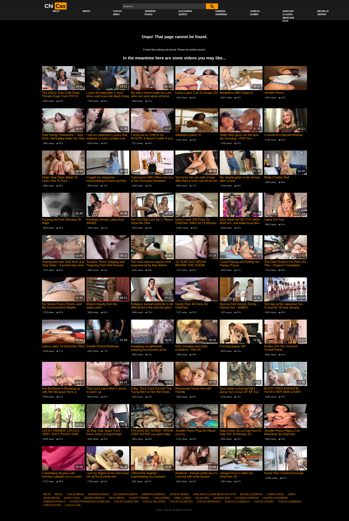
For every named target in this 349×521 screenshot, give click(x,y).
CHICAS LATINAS (264, 501)
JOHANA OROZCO (94, 498)
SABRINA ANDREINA (221, 13)
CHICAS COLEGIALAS (237, 501)
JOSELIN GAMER (255, 13)
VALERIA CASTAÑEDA (275, 498)
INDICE (86, 11)
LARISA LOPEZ (275, 494)
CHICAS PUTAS (52, 505)
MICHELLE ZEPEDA (323, 13)
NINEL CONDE (182, 498)
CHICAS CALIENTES (181, 501)
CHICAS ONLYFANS (154, 501)
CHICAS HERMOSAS (209, 501)
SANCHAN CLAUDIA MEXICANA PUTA (288, 16)
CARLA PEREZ (161, 498)
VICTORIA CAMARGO (246, 498)
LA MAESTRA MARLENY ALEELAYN (89, 501)
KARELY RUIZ (72, 498)
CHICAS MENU (117, 13)
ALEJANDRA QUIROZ (185, 13)
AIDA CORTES (117, 498)
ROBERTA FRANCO (54, 501)
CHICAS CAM (72, 505)
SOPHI (291, 494)
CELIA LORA (202, 498)
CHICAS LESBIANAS (289, 501)
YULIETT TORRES (139, 498)
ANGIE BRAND (51, 498)
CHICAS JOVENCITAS (126, 501)
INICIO (56, 11)
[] (212, 6)
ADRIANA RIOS (221, 498)
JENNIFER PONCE (150, 13)
